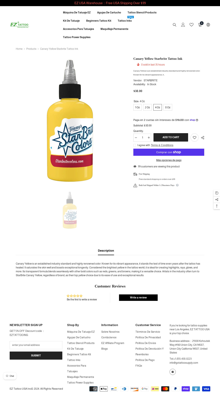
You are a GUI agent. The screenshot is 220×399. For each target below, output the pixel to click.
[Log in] (183, 25)
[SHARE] (201, 138)
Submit (36, 355)
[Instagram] (173, 372)
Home (19, 48)
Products (31, 48)
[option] (70, 120)
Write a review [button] (138, 297)
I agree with (143, 145)
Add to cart (171, 137)
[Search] (174, 25)
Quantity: (138, 130)
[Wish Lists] (191, 25)
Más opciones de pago (169, 160)
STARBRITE (151, 80)
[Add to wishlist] (195, 137)
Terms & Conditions (162, 145)
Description (106, 250)
